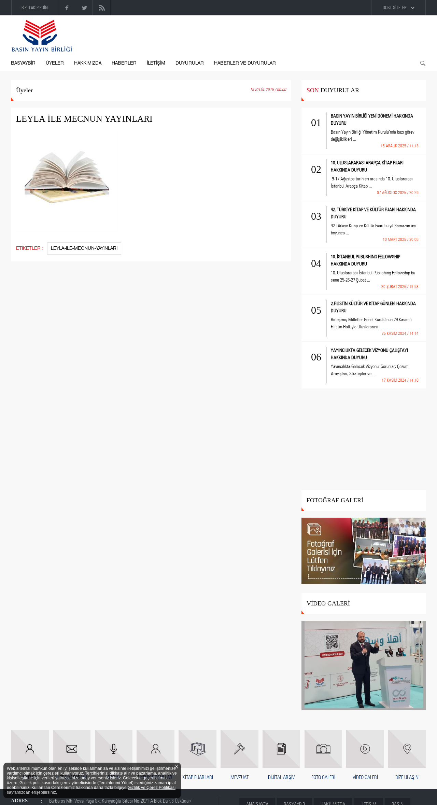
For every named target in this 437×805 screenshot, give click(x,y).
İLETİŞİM (156, 63)
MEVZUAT (239, 777)
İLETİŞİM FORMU (71, 777)
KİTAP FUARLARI (197, 777)
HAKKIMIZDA (87, 63)
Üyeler (24, 90)
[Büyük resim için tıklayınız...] (70, 186)
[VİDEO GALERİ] (363, 666)
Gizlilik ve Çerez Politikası (151, 787)
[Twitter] (84, 7)
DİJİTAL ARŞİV (281, 777)
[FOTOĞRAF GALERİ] (363, 551)
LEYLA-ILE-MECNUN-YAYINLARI (84, 248)
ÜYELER (55, 63)
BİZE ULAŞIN (407, 777)
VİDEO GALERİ (365, 777)
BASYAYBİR (23, 63)
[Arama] (422, 63)
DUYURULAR (189, 63)
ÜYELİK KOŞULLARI (155, 777)
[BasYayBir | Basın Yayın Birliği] (41, 36)
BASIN (113, 777)
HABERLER (124, 63)
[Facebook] (67, 7)
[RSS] (102, 7)
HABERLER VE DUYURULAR (245, 63)
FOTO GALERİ (323, 777)
